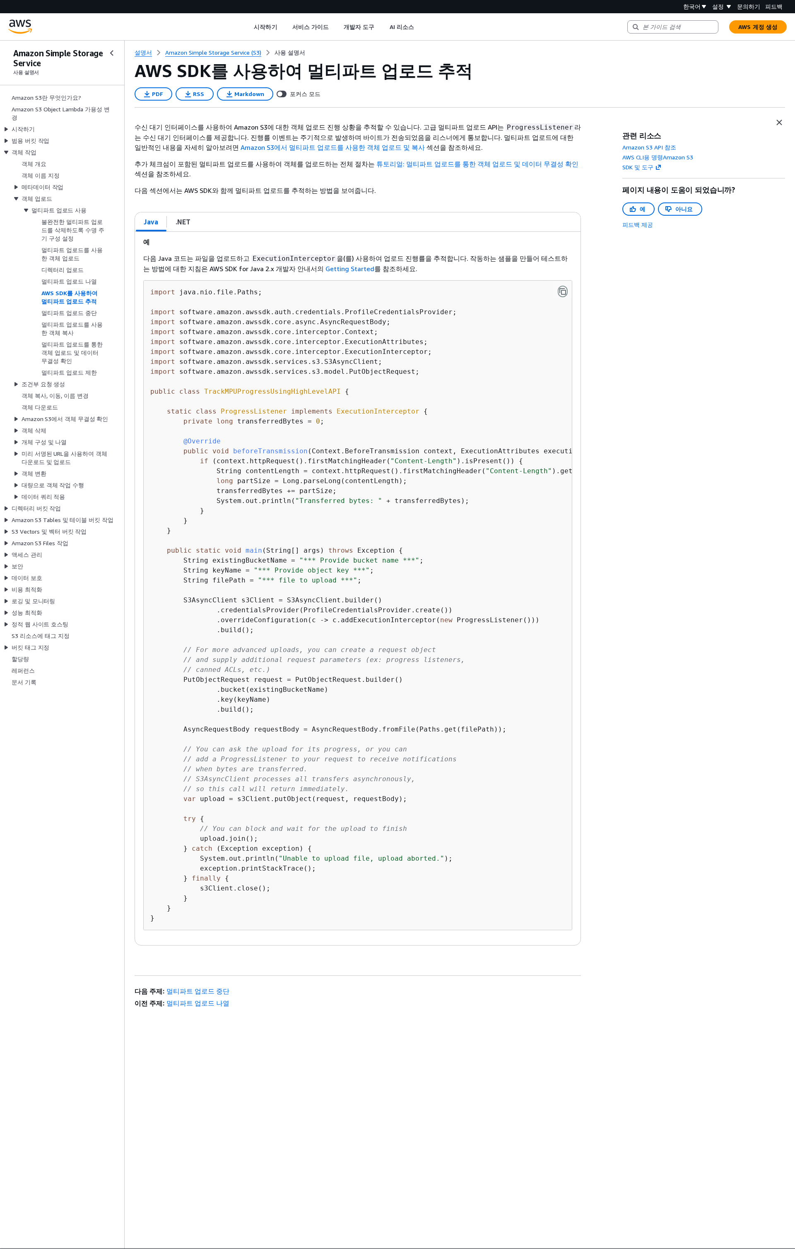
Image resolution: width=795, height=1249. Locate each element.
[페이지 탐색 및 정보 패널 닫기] (779, 122)
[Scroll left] (248, 27)
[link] (290, 52)
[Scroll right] (420, 27)
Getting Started (349, 269)
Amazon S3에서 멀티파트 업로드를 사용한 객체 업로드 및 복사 (333, 147)
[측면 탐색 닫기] (112, 53)
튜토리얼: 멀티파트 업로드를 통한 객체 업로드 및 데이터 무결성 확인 (477, 164)
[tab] (151, 222)
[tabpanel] (358, 588)
